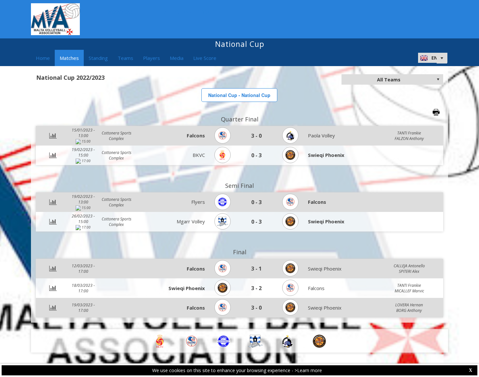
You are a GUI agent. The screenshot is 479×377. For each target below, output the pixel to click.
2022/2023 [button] (119, 12)
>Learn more (308, 370)
